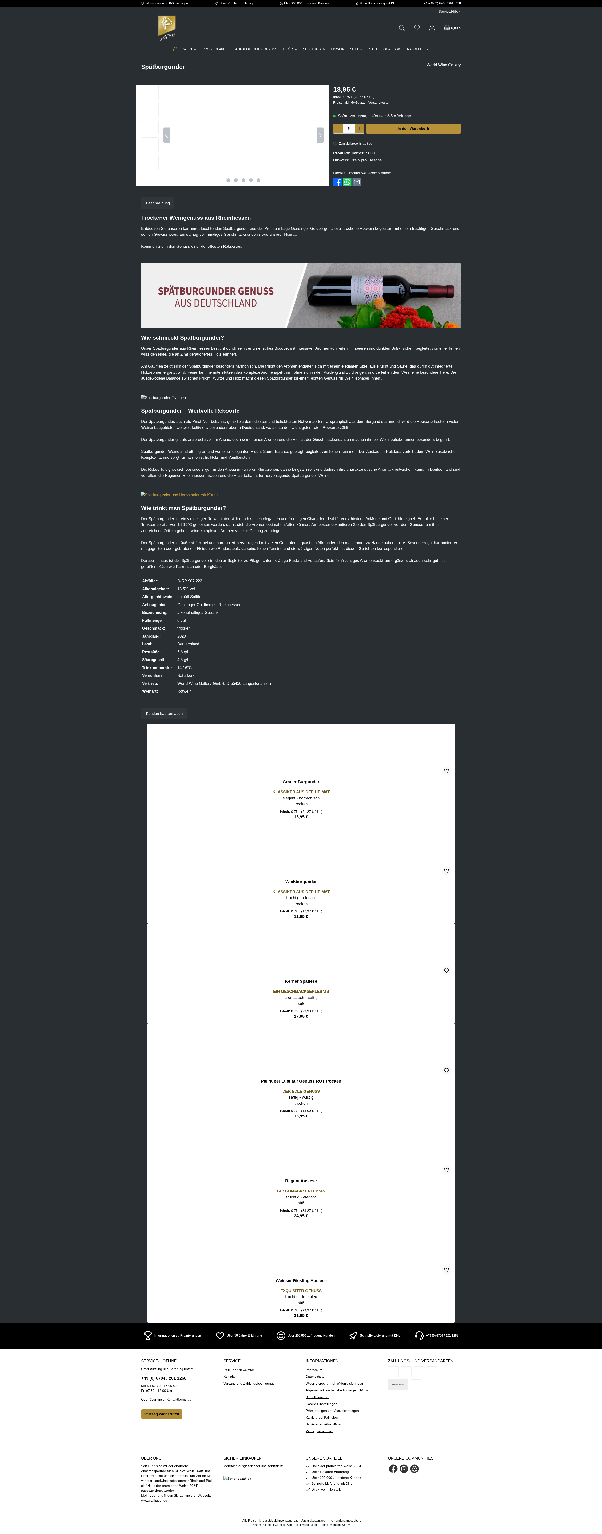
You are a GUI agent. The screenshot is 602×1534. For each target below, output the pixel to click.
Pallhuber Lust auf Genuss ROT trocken (301, 1081)
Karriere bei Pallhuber (322, 1417)
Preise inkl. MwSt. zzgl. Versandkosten (361, 102)
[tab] (157, 203)
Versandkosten (310, 1520)
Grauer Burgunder (301, 781)
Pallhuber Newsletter (238, 1370)
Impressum (314, 1370)
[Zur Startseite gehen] (167, 28)
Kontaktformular (178, 1399)
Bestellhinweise (317, 1397)
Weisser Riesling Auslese (301, 1280)
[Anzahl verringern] (338, 129)
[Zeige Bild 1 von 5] (228, 180)
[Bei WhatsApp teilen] (347, 182)
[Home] (175, 49)
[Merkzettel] (417, 28)
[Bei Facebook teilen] (337, 182)
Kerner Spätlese (301, 981)
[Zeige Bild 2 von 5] (236, 180)
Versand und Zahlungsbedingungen (250, 1383)
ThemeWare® (341, 1524)
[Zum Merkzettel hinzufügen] (446, 771)
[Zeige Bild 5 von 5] (258, 180)
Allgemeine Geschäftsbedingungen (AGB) (337, 1390)
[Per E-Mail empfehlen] (357, 182)
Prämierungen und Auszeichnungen (332, 1411)
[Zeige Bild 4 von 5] (251, 180)
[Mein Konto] (432, 28)
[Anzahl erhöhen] (359, 129)
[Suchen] (402, 28)
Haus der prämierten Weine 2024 (172, 1485)
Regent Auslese (301, 1180)
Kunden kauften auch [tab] (164, 713)
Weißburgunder (301, 881)
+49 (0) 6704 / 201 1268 (163, 1378)
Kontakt (229, 1376)
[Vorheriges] (166, 135)
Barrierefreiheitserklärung (325, 1424)
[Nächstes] (320, 135)
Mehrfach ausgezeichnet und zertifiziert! (253, 1466)
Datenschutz (315, 1376)
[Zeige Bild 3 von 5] (243, 180)
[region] (232, 135)
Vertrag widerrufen (161, 1414)
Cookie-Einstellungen (321, 1404)
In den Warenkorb (413, 129)
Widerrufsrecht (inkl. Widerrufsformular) (335, 1383)
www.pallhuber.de (154, 1500)
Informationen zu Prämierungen (166, 3)
